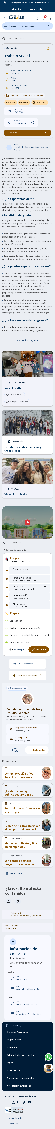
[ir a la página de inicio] (17, 18)
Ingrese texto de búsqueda (21, 26)
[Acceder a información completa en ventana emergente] (27, 522)
